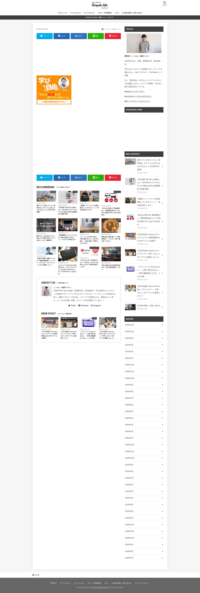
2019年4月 (129, 498)
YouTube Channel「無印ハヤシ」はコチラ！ (100, 17)
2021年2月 (129, 351)
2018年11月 (129, 531)
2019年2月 (129, 511)
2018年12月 (129, 525)
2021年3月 (129, 345)
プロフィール (62, 13)
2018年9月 (129, 544)
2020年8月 (129, 391)
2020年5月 (129, 411)
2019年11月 (129, 451)
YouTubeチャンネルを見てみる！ (139, 96)
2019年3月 (129, 505)
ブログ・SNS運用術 (105, 13)
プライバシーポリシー (142, 583)
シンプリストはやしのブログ (98, 587)
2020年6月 (129, 405)
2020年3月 (129, 425)
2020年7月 (129, 398)
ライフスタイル (89, 13)
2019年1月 (129, 518)
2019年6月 (129, 485)
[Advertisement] (79, 57)
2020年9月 (129, 385)
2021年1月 (129, 358)
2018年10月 (129, 538)
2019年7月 (129, 478)
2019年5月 (129, 491)
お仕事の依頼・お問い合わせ (132, 13)
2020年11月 (129, 371)
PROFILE (53, 583)
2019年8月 (129, 471)
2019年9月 (129, 465)
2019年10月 (129, 458)
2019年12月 (129, 445)
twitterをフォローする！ (135, 91)
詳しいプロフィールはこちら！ (138, 101)
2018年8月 (129, 551)
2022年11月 (129, 325)
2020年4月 (129, 418)
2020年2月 (129, 431)
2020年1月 (129, 438)
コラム (117, 13)
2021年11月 (129, 332)
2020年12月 (129, 365)
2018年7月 (129, 558)
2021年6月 (129, 338)
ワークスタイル (75, 13)
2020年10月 (129, 378)
